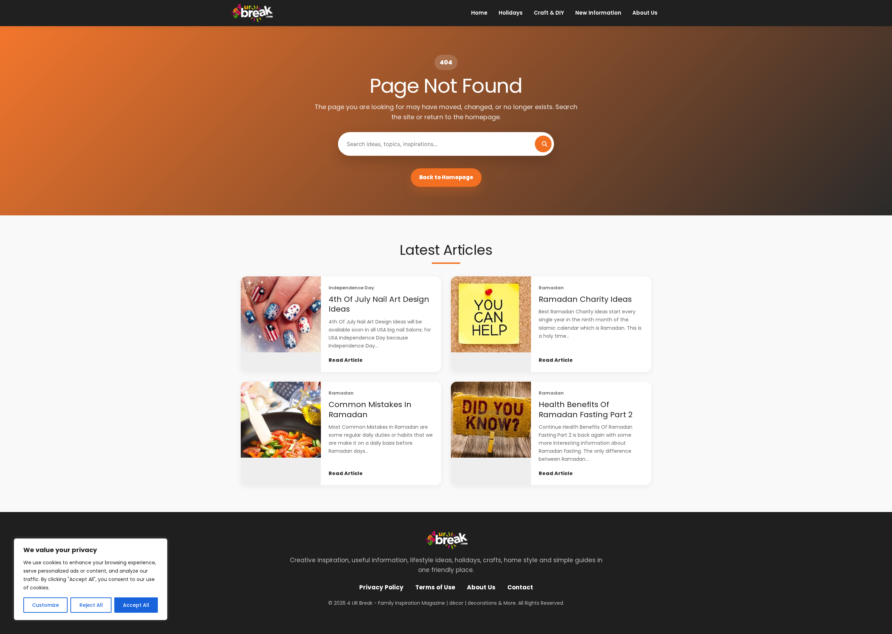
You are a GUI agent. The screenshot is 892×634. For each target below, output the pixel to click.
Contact (520, 587)
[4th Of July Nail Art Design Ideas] (281, 324)
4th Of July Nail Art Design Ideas (379, 304)
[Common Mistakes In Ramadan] (281, 433)
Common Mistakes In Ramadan (370, 409)
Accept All (136, 605)
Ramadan (551, 287)
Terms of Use (435, 587)
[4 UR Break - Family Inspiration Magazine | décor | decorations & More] (251, 13)
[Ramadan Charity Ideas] (491, 324)
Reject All (91, 605)
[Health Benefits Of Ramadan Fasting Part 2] (491, 433)
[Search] (543, 144)
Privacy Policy (381, 587)
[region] (90, 579)
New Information (598, 12)
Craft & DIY (549, 12)
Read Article (346, 360)
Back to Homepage (446, 177)
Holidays (511, 12)
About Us (645, 12)
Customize (45, 605)
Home (479, 12)
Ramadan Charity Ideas (585, 299)
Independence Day (351, 287)
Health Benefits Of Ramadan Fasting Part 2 (585, 409)
